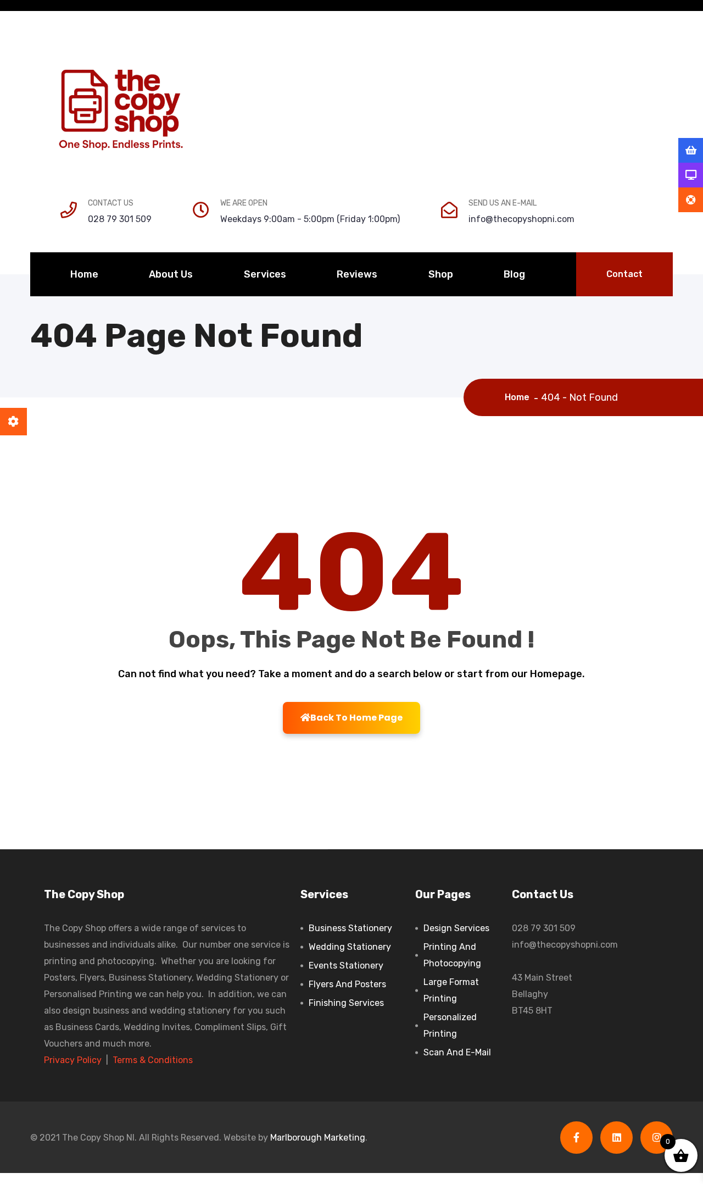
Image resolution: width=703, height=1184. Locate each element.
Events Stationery (346, 965)
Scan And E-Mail (457, 1052)
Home (84, 274)
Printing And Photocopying (452, 955)
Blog (514, 274)
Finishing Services (346, 1003)
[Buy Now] (690, 151)
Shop (440, 274)
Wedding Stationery (350, 947)
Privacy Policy (73, 1060)
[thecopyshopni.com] (120, 109)
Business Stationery (350, 928)
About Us (171, 274)
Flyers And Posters (347, 984)
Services (265, 274)
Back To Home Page (356, 717)
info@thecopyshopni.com (521, 219)
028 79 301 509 (120, 219)
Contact (624, 274)
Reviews (357, 274)
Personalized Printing (450, 1025)
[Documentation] (690, 175)
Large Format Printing (451, 990)
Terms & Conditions (153, 1060)
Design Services (456, 928)
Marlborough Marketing (317, 1137)
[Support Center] (690, 200)
